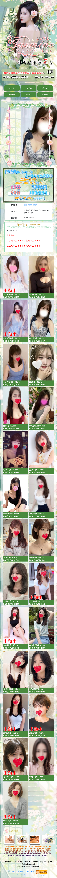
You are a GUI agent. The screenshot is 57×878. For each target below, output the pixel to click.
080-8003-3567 (30, 205)
